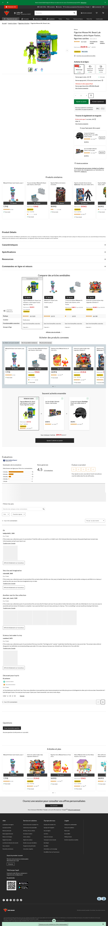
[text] (13, 209)
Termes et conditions (69, 827)
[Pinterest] (18, 900)
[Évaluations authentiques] (10, 460)
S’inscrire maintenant (74, 809)
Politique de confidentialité (70, 824)
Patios (60, 19)
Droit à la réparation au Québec (71, 839)
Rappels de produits (7, 839)
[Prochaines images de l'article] (67, 50)
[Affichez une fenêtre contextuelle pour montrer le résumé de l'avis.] (96, 139)
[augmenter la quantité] (75, 95)
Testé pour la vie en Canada (50, 839)
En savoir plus (11, 877)
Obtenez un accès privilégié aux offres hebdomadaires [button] (53, 924)
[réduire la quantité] (86, 95)
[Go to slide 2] (36, 70)
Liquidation (52, 19)
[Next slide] (105, 3)
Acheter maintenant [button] (98, 101)
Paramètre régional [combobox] (17, 514)
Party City (89, 19)
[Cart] (103, 13)
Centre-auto (99, 19)
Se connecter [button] (97, 7)
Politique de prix (68, 836)
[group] (37, 209)
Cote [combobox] (4, 514)
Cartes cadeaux (26, 836)
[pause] (7, 3)
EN (103, 7)
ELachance (6, 678)
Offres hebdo (38, 19)
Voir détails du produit (93, 42)
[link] (81, 42)
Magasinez (83, 2)
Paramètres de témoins (8, 849)
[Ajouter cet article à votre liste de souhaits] (91, 95)
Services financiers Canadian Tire (30, 824)
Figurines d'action (23, 23)
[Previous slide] (3, 3)
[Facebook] (4, 900)
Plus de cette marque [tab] (46, 342)
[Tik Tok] (21, 900)
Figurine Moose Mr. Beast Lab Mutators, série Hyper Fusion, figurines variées (87, 35)
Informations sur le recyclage (50, 849)
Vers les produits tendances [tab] (29, 342)
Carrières (46, 833)
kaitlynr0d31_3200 (9, 533)
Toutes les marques (48, 836)
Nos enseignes (47, 830)
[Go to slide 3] (42, 70)
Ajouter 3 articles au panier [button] (55, 440)
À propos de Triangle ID (49, 827)
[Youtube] (14, 900)
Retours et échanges (7, 836)
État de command (87, 13)
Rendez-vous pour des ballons (30, 843)
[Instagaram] (11, 900)
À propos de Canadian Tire (50, 824)
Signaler (22, 696)
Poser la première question (12, 728)
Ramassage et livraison (8, 833)
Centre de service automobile (30, 827)
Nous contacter (6, 846)
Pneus (67, 19)
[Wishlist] (97, 13)
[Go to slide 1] (30, 70)
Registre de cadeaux (27, 839)
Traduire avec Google (9, 543)
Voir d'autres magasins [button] (81, 88)
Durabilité (46, 846)
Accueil (4, 23)
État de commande (7, 830)
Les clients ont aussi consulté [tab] (11, 342)
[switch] (5, 310)
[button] (74, 13)
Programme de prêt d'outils (29, 846)
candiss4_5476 (7, 638)
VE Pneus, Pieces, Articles (29, 830)
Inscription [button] (52, 7)
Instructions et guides (28, 849)
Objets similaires (102, 42)
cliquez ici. (84, 171)
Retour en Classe (78, 19)
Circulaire (26, 19)
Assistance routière (27, 833)
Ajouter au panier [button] (81, 101)
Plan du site (67, 830)
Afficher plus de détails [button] (53, 332)
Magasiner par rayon (12, 19)
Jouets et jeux (12, 23)
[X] (7, 900)
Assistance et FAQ (7, 827)
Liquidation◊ (77, 51)
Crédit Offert (42, 7)
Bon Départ (46, 843)
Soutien (60, 7)
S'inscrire (10, 864)
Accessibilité (67, 833)
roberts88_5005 (8, 573)
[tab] (79, 69)
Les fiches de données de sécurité (10, 843)
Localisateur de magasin (8, 824)
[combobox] (97, 520)
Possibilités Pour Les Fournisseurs (51, 852)
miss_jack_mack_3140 (10, 598)
